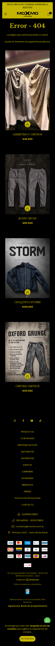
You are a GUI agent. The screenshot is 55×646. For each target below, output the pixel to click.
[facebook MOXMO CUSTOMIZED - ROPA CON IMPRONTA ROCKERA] (23, 421)
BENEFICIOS (27, 484)
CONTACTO (28, 504)
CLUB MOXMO (27, 438)
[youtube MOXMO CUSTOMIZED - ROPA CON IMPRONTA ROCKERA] (32, 421)
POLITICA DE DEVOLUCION (27, 498)
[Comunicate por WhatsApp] (47, 620)
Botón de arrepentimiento (34, 606)
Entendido (27, 638)
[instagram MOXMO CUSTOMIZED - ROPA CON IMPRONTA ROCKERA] (15, 421)
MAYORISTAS (27, 451)
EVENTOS (27, 464)
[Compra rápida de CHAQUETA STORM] (28, 292)
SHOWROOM (27, 458)
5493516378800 (30, 514)
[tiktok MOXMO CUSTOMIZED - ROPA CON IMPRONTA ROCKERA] (40, 421)
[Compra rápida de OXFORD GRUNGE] (28, 376)
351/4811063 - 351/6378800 (29, 520)
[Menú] (6, 14)
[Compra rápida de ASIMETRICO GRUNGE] (28, 124)
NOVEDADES (27, 478)
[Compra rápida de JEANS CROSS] (28, 208)
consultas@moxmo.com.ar (30, 526)
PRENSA (27, 491)
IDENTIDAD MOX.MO (27, 445)
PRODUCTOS (27, 431)
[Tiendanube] (27, 580)
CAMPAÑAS (27, 471)
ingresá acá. (14, 606)
